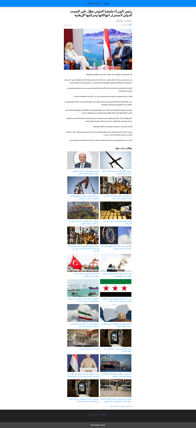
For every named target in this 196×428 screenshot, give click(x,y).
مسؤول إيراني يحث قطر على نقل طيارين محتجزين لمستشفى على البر (84, 325)
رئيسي (122, 406)
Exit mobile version (98, 425)
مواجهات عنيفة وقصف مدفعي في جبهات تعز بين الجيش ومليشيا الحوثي (83, 222)
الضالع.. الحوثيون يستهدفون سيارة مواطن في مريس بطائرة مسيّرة (115, 325)
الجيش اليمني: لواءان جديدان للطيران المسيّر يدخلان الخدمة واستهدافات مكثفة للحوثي (116, 400)
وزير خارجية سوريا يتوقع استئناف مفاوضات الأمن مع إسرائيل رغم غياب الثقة (116, 300)
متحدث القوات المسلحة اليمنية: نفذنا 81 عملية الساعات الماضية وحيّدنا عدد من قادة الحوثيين (83, 375)
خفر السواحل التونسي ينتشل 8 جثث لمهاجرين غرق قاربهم (86, 274)
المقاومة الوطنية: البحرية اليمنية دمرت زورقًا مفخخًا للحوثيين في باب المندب (83, 300)
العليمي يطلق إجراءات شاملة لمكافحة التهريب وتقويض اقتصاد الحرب (86, 172)
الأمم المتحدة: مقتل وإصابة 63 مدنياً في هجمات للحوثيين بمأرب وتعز (117, 197)
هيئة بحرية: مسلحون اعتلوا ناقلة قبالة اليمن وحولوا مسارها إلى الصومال (116, 375)
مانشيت (98, 3)
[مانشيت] (98, 414)
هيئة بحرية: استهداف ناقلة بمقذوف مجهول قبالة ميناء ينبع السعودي (117, 274)
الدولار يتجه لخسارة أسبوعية (89, 349)
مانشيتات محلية (114, 406)
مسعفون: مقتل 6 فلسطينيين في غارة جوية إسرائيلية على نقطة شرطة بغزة (84, 400)
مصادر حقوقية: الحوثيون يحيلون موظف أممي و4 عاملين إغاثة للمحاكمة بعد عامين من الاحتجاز (83, 248)
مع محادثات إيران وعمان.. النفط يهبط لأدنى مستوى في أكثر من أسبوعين (84, 197)
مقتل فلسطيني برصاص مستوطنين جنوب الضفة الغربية (117, 350)
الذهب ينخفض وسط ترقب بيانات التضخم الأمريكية (117, 222)
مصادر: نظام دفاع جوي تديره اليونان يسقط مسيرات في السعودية (116, 172)
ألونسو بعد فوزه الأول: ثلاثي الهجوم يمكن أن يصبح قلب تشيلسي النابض (116, 247)
